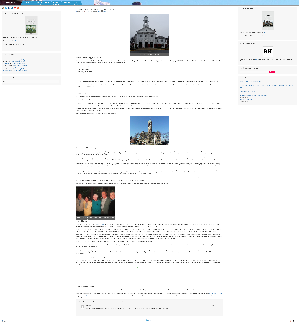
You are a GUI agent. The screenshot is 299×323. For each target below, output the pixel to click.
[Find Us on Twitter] (6, 8)
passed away (101, 224)
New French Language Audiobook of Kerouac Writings (254, 95)
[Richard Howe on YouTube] (15, 8)
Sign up (257, 59)
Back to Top (149, 321)
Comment (105, 11)
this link (15, 40)
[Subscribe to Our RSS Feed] (18, 8)
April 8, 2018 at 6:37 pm (211, 305)
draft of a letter (121, 66)
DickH (88, 11)
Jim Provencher (7, 60)
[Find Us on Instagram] (3, 8)
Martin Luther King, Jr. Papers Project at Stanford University (94, 66)
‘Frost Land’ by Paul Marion (18, 61)
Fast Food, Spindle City (19, 60)
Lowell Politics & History (10, 4)
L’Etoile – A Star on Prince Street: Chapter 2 (251, 81)
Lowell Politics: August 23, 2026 (20, 58)
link (265, 32)
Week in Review (87, 153)
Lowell (98, 11)
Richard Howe (9, 3)
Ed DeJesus (6, 63)
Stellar (296, 321)
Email (2, 320)
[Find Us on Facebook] (9, 8)
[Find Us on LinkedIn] (12, 8)
